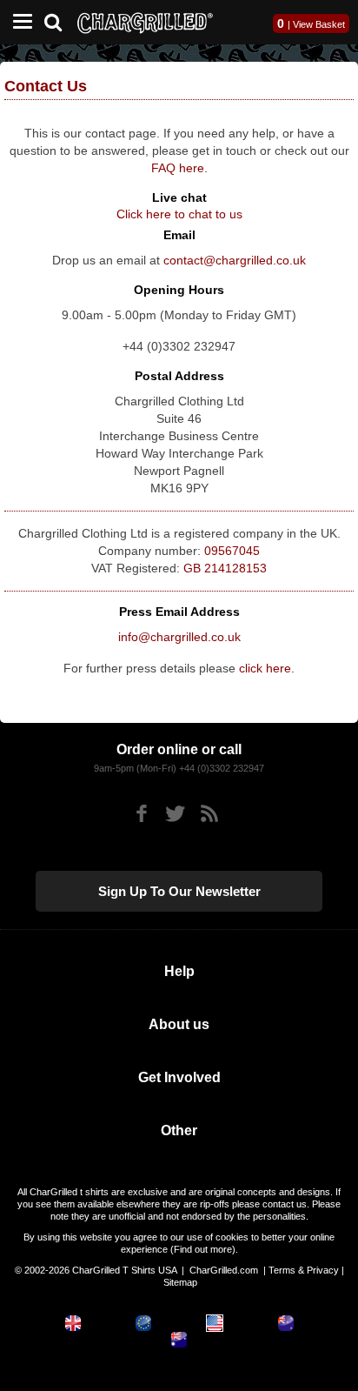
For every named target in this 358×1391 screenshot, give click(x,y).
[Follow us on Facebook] (141, 814)
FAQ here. (179, 168)
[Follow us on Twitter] (175, 814)
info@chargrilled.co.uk (179, 637)
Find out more (203, 1249)
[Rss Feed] (209, 814)
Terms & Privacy (303, 1270)
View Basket (319, 24)
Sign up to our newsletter (179, 891)
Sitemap (180, 1282)
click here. (267, 668)
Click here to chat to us (179, 214)
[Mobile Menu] (18, 22)
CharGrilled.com (223, 1270)
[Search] (59, 20)
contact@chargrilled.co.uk (234, 260)
